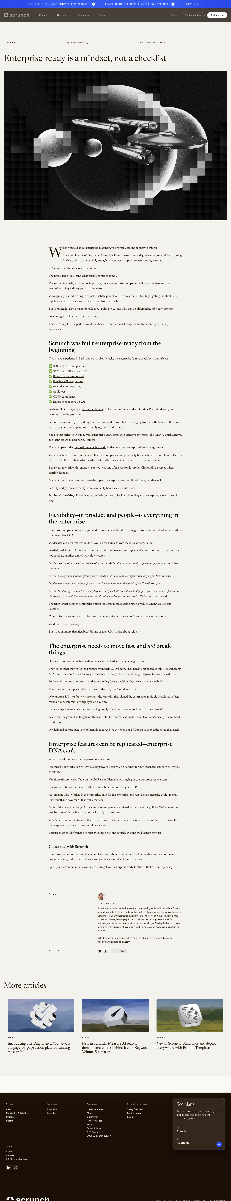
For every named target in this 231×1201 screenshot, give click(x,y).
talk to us (94, 867)
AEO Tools (92, 1132)
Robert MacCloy (106, 903)
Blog (89, 1113)
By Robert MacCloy (77, 42)
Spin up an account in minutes (67, 867)
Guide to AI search (96, 1109)
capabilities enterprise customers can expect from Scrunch (83, 301)
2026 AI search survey (99, 1135)
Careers (10, 1155)
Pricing (102, 15)
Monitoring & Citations (18, 1113)
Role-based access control (68, 376)
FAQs (89, 1124)
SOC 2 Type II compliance (69, 366)
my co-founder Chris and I (90, 447)
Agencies (51, 1113)
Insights (10, 1117)
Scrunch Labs (94, 1128)
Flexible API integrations (68, 381)
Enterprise (52, 1109)
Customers (92, 1117)
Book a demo (217, 15)
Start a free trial (193, 15)
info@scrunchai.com (17, 1159)
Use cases (62, 15)
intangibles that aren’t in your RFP (116, 787)
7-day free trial (135, 1109)
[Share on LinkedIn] (99, 951)
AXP (8, 1109)
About (9, 1151)
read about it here (92, 409)
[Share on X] (105, 951)
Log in (130, 1117)
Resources (83, 15)
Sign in (174, 15)
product (10, 42)
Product (43, 15)
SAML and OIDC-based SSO (70, 371)
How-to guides (94, 1120)
